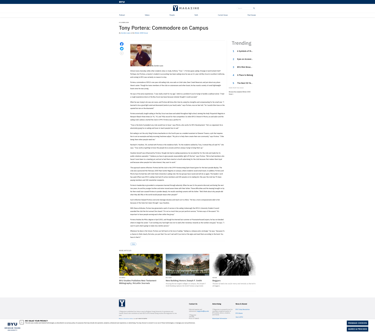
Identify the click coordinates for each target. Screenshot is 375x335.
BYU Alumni (239, 313)
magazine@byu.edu (203, 311)
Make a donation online (126, 319)
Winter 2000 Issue (141, 33)
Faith (196, 15)
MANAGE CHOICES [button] (357, 323)
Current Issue (223, 15)
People (172, 15)
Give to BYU (239, 317)
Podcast (122, 15)
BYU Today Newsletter (243, 309)
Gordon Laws (125, 33)
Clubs (133, 244)
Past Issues (252, 15)
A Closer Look (124, 22)
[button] (22, 322)
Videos (147, 15)
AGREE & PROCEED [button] (357, 329)
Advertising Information (219, 318)
